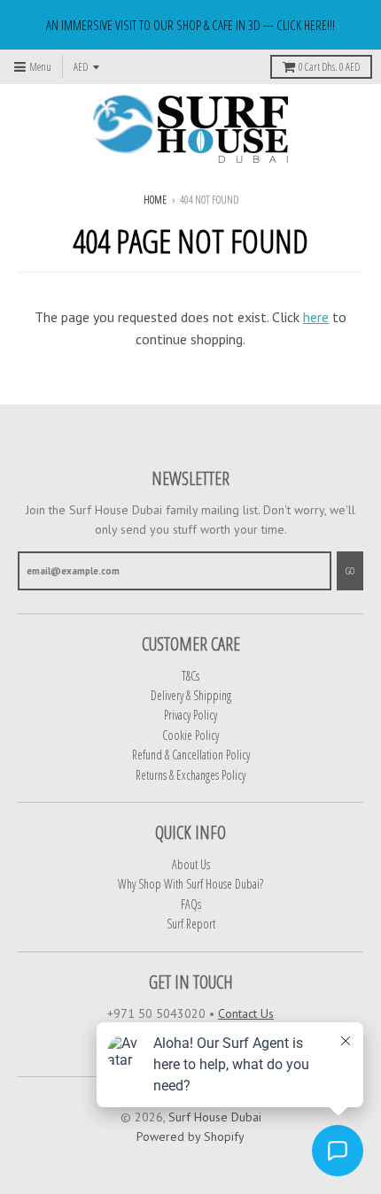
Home (155, 199)
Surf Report (191, 923)
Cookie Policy (190, 735)
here (316, 317)
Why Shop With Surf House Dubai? (190, 883)
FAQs (191, 904)
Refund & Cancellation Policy (191, 754)
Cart (329, 66)
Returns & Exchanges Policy (190, 774)
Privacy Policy (190, 714)
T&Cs (190, 675)
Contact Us (246, 1013)
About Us (191, 864)
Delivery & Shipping (191, 695)
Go (350, 570)
